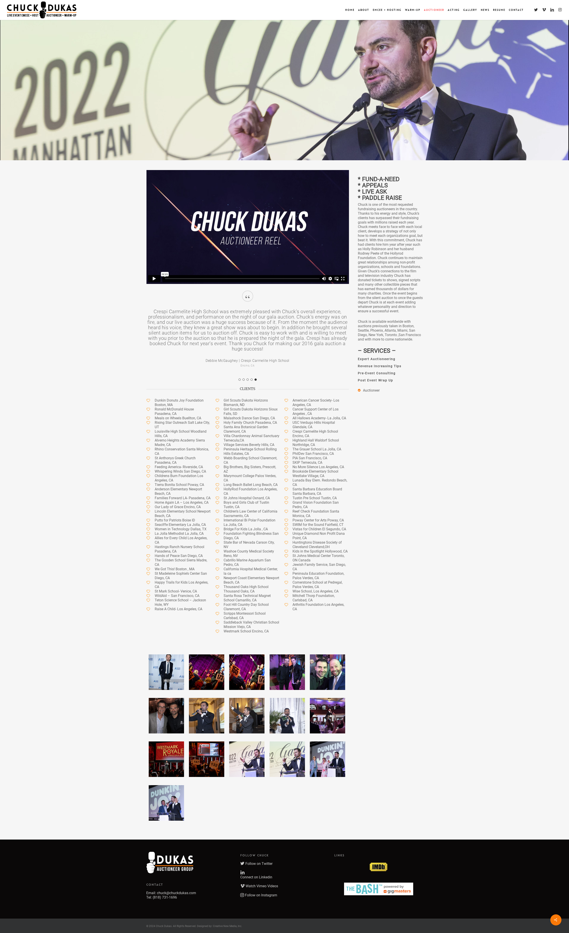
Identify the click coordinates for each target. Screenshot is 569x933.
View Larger (166, 657)
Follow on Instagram (260, 884)
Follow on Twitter (258, 853)
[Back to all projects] (149, 139)
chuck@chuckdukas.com (176, 882)
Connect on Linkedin (256, 866)
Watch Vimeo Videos (261, 875)
